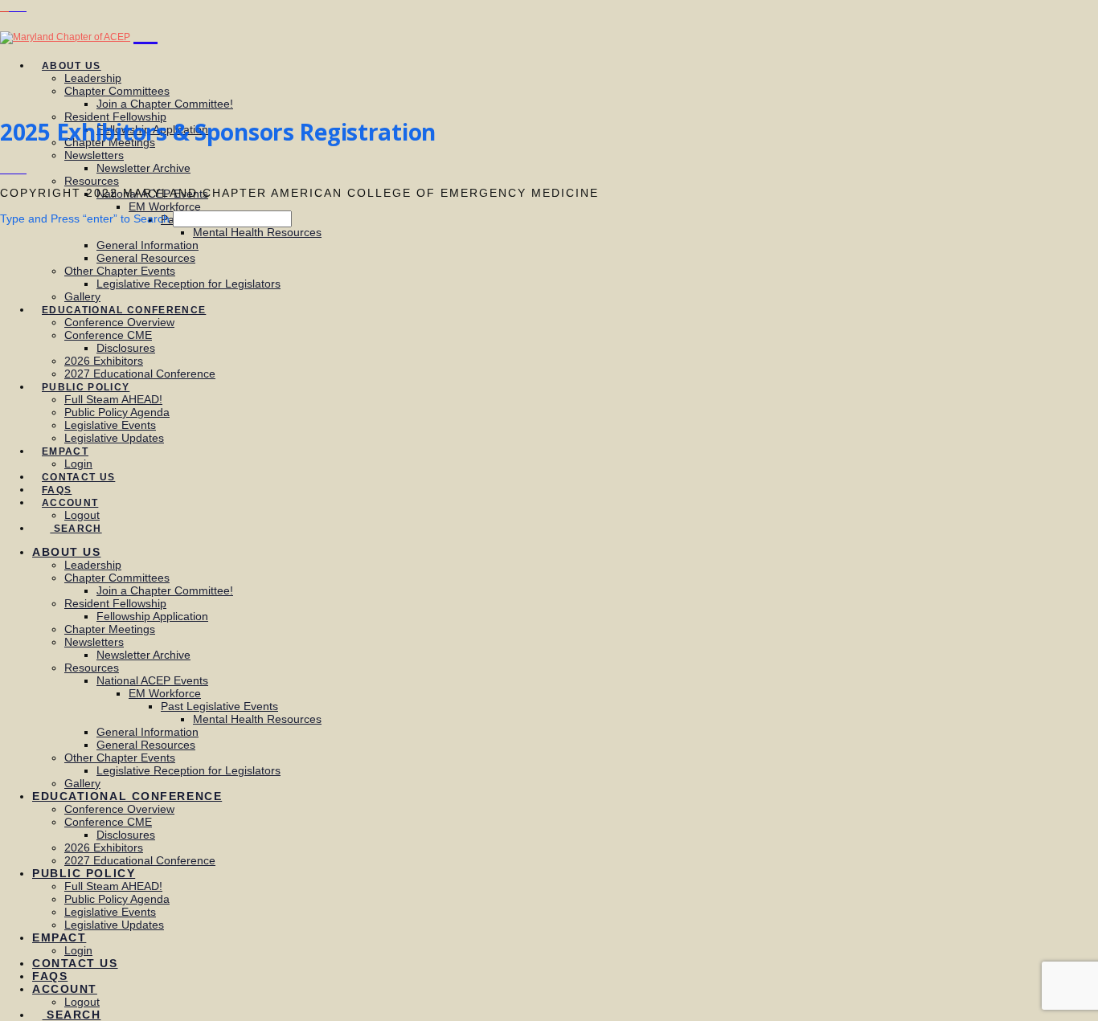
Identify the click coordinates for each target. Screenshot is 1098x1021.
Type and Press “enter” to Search (85, 218)
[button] (145, 30)
